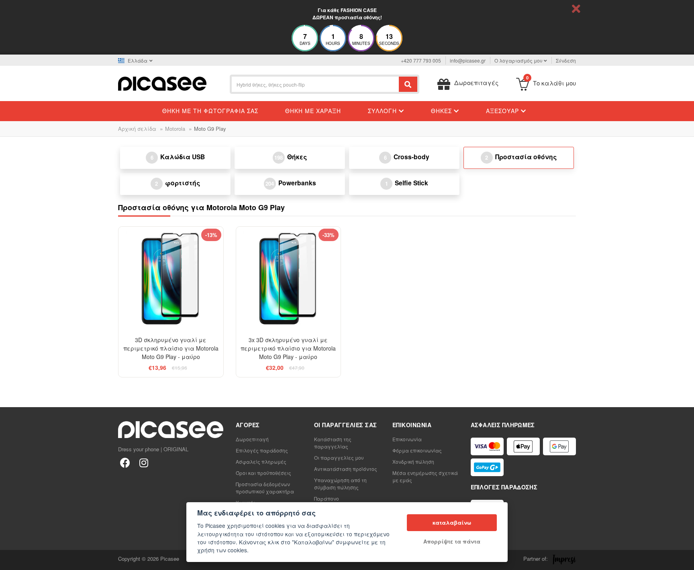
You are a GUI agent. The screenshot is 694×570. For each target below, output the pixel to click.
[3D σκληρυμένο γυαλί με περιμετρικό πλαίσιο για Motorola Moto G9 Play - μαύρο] (170, 279)
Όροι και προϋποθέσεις (263, 472)
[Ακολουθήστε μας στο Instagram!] (144, 462)
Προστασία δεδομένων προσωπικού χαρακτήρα (265, 488)
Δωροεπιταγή (252, 439)
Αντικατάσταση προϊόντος (345, 468)
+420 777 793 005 (421, 60)
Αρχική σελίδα (137, 128)
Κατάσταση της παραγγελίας (332, 443)
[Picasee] (162, 82)
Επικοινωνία (407, 439)
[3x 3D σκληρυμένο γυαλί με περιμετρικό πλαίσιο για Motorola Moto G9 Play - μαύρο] (288, 279)
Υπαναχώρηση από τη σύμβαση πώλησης (340, 484)
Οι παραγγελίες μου (339, 457)
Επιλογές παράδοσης (262, 450)
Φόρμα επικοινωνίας (417, 450)
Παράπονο (326, 498)
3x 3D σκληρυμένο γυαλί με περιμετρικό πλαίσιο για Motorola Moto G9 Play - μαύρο (288, 348)
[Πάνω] (10, 559)
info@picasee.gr (468, 60)
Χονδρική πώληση (413, 461)
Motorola (175, 128)
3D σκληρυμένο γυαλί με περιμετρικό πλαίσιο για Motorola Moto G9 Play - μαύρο (170, 348)
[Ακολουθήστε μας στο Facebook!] (125, 462)
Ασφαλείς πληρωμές (261, 461)
